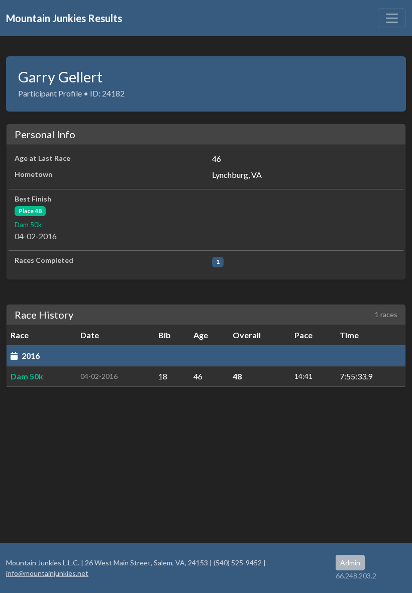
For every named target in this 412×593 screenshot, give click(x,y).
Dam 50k (28, 224)
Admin (350, 562)
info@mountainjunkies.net (47, 573)
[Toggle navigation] (392, 18)
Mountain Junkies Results (64, 18)
